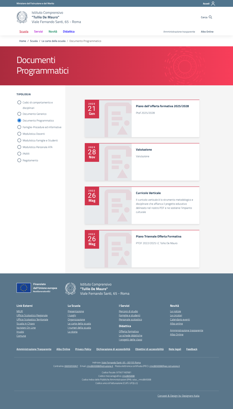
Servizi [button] (38, 31)
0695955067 (71, 366)
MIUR (20, 311)
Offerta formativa (129, 331)
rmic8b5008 (128, 376)
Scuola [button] (23, 31)
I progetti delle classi (130, 339)
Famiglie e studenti (129, 315)
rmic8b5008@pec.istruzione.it (164, 366)
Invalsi (20, 332)
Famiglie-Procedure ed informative (42, 127)
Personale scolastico (130, 319)
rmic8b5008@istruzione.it (100, 366)
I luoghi (72, 315)
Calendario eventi (180, 319)
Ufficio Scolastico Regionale (32, 315)
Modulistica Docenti (34, 134)
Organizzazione (76, 319)
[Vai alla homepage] (22, 17)
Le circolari (176, 315)
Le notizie (175, 311)
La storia (72, 332)
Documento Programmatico (38, 120)
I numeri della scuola (79, 328)
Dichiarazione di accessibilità (113, 349)
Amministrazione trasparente (179, 32)
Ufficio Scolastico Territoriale (32, 319)
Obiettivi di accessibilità (149, 349)
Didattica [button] (69, 31)
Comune (21, 336)
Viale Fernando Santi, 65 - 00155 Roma (121, 362)
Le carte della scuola (79, 323)
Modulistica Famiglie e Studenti (40, 140)
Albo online (176, 323)
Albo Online (207, 32)
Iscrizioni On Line (26, 328)
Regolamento (30, 160)
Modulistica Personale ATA (38, 147)
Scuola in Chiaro (26, 323)
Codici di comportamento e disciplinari (38, 102)
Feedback (191, 349)
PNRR (26, 154)
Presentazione (76, 311)
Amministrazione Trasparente (34, 349)
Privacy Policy (83, 349)
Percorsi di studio (128, 311)
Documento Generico (34, 114)
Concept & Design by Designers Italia (178, 396)
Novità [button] (53, 31)
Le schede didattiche (130, 335)
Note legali (175, 349)
